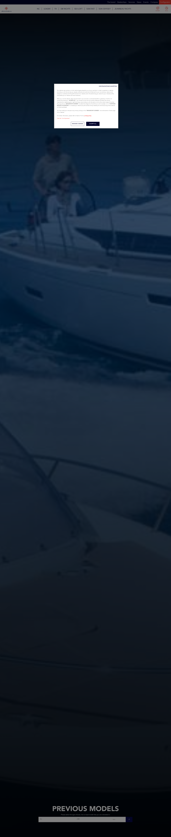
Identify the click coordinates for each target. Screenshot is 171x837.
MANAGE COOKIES (77, 123)
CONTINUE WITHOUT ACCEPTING (108, 86)
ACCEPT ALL (92, 123)
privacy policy (88, 115)
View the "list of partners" (63, 118)
